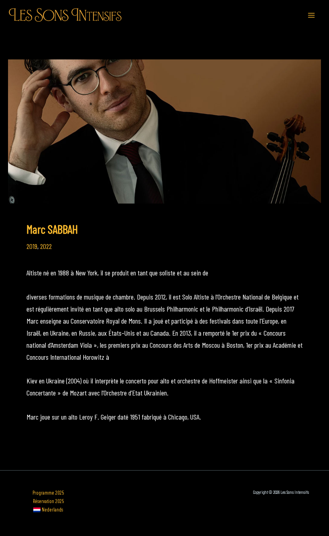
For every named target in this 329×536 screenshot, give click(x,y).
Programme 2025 (48, 492)
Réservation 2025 (48, 501)
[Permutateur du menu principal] (311, 15)
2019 (31, 246)
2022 (46, 246)
